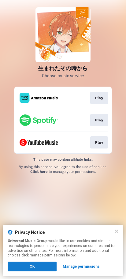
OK (32, 266)
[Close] (116, 231)
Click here (39, 171)
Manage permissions (81, 266)
